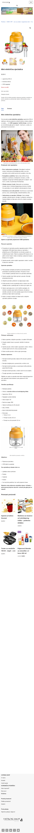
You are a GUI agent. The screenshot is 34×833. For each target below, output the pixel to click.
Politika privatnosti (6, 801)
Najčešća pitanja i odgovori (8, 811)
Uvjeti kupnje (4, 780)
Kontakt (3, 777)
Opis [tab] (2, 108)
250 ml (6, 97)
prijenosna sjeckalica (21, 97)
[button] (30, 28)
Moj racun (3, 788)
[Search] (17, 5)
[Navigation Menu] (31, 2)
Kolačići (3, 804)
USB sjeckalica (23, 99)
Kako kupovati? (5, 785)
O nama (3, 775)
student (18, 99)
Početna (3, 21)
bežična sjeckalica (12, 97)
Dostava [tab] (9, 108)
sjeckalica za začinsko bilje (10, 99)
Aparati (7, 94)
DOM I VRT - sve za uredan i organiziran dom (18, 21)
